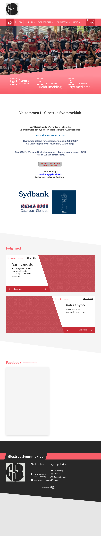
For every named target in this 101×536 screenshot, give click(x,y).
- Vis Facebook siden (29, 363)
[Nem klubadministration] (48, 488)
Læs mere (18, 289)
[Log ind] (92, 22)
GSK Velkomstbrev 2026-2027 (50, 135)
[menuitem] (10, 22)
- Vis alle (20, 258)
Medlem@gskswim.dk (43, 480)
